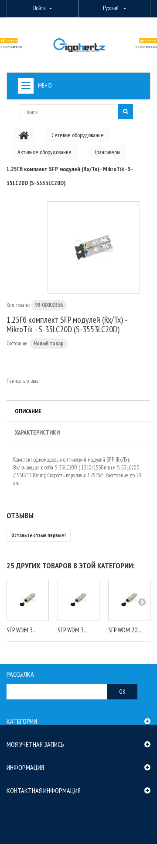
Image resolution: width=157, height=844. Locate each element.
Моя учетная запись (35, 744)
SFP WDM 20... (124, 630)
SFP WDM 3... (22, 630)
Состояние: (17, 343)
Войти (39, 8)
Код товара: (18, 305)
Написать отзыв (22, 381)
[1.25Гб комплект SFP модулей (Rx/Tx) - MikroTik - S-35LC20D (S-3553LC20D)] (93, 247)
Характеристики (37, 432)
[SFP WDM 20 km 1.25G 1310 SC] (129, 600)
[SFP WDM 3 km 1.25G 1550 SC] (79, 600)
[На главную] (24, 135)
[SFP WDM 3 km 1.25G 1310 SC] (28, 600)
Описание (28, 411)
